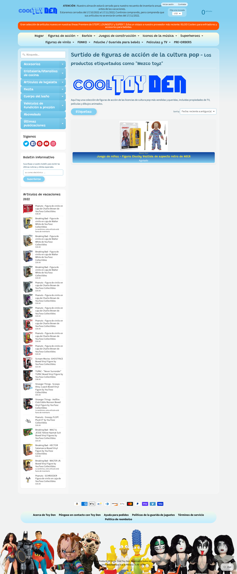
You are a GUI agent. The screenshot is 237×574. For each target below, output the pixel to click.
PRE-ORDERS (183, 42)
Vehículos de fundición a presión (45, 105)
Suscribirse (34, 179)
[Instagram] (53, 144)
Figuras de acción (63, 36)
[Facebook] (33, 144)
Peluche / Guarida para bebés (119, 43)
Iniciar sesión (168, 4)
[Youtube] (46, 144)
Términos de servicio (191, 515)
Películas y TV (159, 43)
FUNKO (84, 43)
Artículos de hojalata (45, 83)
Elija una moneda (177, 10)
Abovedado (32, 114)
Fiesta (45, 90)
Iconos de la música (160, 36)
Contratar (182, 4)
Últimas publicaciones (45, 124)
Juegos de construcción (119, 36)
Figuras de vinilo (60, 43)
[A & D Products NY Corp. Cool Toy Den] (38, 10)
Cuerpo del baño (45, 97)
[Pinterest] (40, 144)
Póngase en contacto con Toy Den (80, 515)
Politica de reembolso (118, 519)
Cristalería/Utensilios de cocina (45, 73)
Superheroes (192, 36)
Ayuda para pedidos (116, 515)
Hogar (39, 36)
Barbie (89, 36)
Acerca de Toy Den (44, 515)
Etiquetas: (84, 111)
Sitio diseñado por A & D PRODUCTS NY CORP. (124, 564)
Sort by (176, 111)
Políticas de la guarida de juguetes (153, 515)
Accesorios (45, 65)
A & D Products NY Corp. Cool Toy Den (111, 561)
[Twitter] (26, 144)
